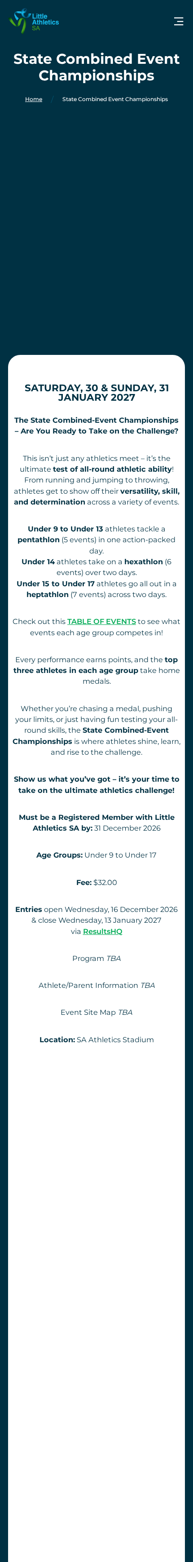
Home (33, 99)
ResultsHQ (103, 931)
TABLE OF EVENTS (101, 621)
